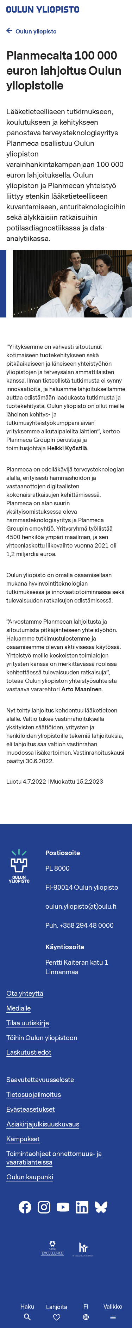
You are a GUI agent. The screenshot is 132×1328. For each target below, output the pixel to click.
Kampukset (23, 1139)
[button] (113, 1312)
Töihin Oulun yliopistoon (41, 1038)
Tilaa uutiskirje (27, 1023)
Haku (27, 1307)
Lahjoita (56, 1307)
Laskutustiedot (28, 1052)
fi (91, 1315)
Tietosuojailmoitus (33, 1094)
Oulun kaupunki (29, 1177)
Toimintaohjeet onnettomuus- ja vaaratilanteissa (54, 1158)
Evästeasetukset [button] (30, 1109)
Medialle (18, 1008)
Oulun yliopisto (36, 31)
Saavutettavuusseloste (40, 1080)
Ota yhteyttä (24, 993)
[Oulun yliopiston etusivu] (65, 7)
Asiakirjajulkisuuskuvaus (42, 1124)
